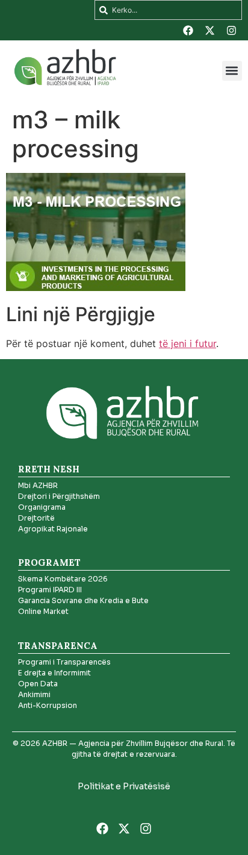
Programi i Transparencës (64, 661)
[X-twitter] (210, 30)
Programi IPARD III (50, 589)
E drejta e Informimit (54, 672)
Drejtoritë (36, 517)
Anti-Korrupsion (47, 705)
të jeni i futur (187, 343)
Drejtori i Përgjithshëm (59, 496)
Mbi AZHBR (38, 485)
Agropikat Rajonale (53, 528)
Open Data (38, 683)
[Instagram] (232, 30)
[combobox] (168, 10)
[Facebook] (188, 30)
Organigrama (42, 507)
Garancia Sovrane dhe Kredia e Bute (83, 600)
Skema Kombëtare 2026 (63, 578)
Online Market (43, 611)
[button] (232, 71)
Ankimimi (34, 694)
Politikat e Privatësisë (124, 786)
